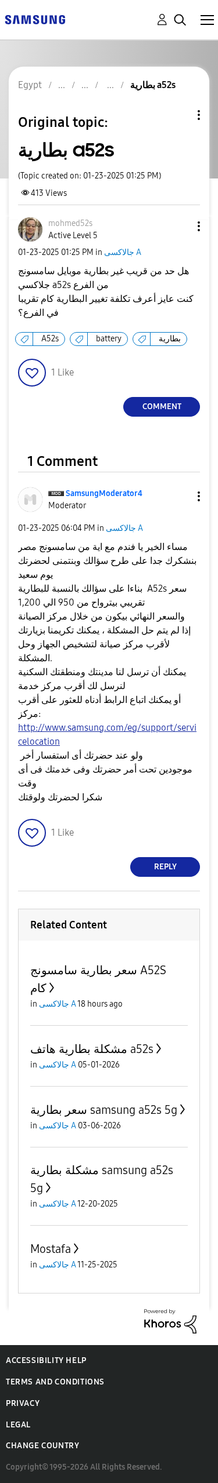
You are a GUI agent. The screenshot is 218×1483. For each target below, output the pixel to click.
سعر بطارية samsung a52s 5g (103, 1110)
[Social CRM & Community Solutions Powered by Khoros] (170, 1320)
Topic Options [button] (179, 115)
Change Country (42, 1446)
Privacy (23, 1403)
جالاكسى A (122, 252)
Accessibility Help (46, 1360)
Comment (161, 406)
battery (108, 339)
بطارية (170, 339)
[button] (180, 226)
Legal (18, 1425)
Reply (165, 867)
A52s (50, 339)
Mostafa (50, 1249)
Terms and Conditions (55, 1382)
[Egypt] (35, 18)
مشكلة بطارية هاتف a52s (91, 1049)
